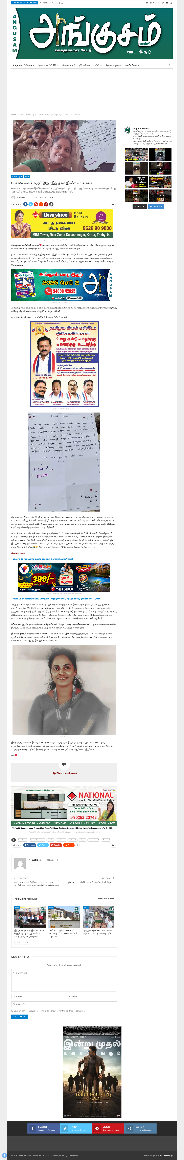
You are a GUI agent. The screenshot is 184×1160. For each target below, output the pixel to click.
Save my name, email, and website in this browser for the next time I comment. (49, 1011)
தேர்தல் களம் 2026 (47, 65)
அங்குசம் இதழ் (57, 3)
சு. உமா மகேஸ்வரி (94, 840)
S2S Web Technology (164, 1156)
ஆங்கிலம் (51, 840)
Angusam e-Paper (22, 65)
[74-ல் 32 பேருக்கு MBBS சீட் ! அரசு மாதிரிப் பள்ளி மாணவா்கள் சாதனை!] (64, 917)
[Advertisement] (92, 90)
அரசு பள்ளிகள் (22, 840)
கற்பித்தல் (82, 840)
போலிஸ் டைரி (69, 65)
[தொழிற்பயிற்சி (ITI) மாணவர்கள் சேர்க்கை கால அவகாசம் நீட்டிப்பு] (98, 917)
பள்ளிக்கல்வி (106, 840)
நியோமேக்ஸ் (85, 65)
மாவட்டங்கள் (131, 65)
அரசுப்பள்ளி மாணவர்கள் (37, 840)
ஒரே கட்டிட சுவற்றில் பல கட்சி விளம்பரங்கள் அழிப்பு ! (91, 882)
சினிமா (98, 65)
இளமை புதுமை (113, 65)
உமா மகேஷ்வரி (17, 177)
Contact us (44, 3)
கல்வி (27, 177)
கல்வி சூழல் (72, 840)
